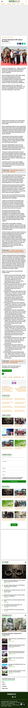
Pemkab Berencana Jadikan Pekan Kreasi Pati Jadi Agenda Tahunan (7, 437)
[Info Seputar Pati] (14, 1)
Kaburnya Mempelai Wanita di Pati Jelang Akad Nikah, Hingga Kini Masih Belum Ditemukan (20, 407)
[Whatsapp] (25, 44)
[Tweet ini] (20, 44)
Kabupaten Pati (17, 377)
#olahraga (4, 686)
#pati (3, 682)
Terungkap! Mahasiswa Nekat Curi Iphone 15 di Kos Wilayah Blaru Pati (7, 411)
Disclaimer (3, 703)
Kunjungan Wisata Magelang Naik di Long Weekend (16, 665)
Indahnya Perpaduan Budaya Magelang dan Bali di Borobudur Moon (16, 646)
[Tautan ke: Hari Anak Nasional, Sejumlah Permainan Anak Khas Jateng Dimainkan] (4, 672)
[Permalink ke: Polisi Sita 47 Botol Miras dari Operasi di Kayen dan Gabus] (8, 514)
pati (23, 377)
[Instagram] (15, 383)
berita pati (5, 377)
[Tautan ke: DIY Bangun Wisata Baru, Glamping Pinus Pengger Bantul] (14, 625)
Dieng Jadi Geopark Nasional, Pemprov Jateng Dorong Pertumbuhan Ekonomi (16, 652)
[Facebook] (13, 383)
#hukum (4, 684)
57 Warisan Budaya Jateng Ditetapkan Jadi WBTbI (17, 639)
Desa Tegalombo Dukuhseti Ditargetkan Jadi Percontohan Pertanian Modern (7, 403)
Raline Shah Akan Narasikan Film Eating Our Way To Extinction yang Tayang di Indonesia (20, 389)
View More (14, 524)
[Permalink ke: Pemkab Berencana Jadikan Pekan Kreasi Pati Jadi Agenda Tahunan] (8, 432)
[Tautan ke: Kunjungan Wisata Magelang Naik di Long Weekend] (4, 666)
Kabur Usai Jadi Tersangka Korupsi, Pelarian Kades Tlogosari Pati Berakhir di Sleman (7, 399)
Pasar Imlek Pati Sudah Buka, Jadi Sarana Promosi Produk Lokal (20, 411)
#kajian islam (5, 688)
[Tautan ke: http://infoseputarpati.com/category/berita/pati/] (25, 562)
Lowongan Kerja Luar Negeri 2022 (8, 702)
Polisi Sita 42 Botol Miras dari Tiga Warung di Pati (14, 609)
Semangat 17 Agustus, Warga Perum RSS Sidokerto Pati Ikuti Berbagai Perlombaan (19, 426)
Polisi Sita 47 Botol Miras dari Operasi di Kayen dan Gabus (7, 407)
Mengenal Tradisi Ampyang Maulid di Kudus (16, 658)
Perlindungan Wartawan (6, 704)
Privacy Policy (4, 706)
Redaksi (10, 706)
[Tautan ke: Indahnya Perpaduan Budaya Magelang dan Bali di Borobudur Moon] (4, 647)
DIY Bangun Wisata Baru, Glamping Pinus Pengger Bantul (12, 634)
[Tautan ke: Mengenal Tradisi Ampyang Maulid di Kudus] (4, 659)
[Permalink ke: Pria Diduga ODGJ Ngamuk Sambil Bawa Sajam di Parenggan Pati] (20, 503)
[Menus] (2, 1)
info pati (10, 377)
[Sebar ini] (18, 44)
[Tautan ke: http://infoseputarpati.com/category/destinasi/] (25, 615)
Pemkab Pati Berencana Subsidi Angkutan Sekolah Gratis (20, 399)
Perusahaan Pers (19, 702)
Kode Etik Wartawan (11, 703)
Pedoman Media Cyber (17, 704)
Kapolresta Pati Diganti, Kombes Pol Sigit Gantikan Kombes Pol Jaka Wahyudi (20, 437)
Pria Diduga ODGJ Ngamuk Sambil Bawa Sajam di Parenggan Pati (20, 403)
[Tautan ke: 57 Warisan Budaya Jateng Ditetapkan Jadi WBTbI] (4, 640)
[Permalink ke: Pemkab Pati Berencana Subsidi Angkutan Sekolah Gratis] (8, 443)
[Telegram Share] (22, 44)
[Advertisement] (14, 21)
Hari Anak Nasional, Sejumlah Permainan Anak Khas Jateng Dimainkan (17, 671)
